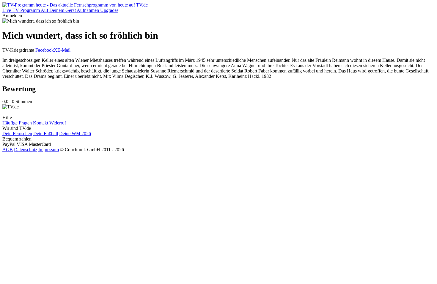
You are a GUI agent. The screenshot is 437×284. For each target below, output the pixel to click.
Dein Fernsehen (17, 133)
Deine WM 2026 (75, 133)
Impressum (48, 149)
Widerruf (57, 122)
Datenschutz (25, 149)
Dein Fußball (45, 133)
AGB (7, 149)
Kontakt (40, 122)
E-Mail (63, 50)
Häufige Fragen (17, 122)
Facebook (44, 50)
